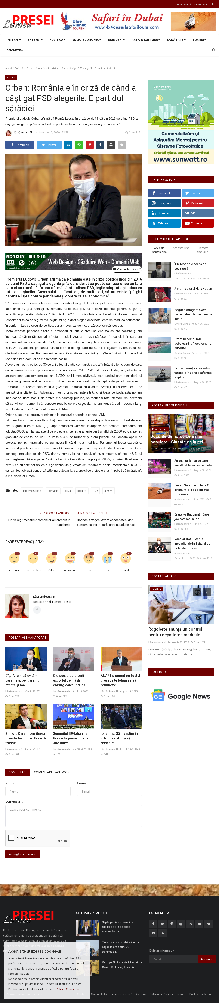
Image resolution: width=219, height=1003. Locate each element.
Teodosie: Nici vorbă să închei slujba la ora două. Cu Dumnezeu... (121, 947)
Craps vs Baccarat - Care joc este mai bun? (191, 517)
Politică (19, 68)
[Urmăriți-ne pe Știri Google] (181, 695)
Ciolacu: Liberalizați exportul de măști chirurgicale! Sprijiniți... (71, 680)
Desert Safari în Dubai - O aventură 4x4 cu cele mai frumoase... (191, 490)
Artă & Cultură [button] (145, 40)
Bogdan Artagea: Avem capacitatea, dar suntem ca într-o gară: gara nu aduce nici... (106, 522)
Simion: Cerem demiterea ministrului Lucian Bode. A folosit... (25, 738)
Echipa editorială (121, 994)
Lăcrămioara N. (23, 132)
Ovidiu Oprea (182, 323)
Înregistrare (200, 4)
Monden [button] (115, 40)
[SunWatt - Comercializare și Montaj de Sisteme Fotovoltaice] (181, 122)
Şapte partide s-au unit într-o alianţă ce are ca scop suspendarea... (120, 926)
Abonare (207, 959)
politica (81, 491)
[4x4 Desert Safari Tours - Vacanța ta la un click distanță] (138, 21)
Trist (107, 570)
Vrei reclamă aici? (128, 269)
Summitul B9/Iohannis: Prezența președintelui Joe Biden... (70, 738)
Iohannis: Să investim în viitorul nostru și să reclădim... (119, 738)
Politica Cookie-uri (201, 994)
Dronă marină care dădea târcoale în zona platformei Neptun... (193, 373)
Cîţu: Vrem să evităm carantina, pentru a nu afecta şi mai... (22, 680)
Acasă (8, 68)
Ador (51, 570)
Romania (53, 491)
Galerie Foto (99, 994)
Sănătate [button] (175, 40)
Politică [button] (56, 40)
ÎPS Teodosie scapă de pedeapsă (190, 266)
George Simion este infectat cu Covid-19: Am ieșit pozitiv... (122, 965)
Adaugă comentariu (22, 854)
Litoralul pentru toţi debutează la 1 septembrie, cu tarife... (193, 343)
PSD (95, 491)
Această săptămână (159, 250)
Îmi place (14, 570)
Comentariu (14, 801)
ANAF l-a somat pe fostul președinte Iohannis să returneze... (120, 680)
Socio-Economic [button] (85, 40)
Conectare (181, 4)
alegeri (108, 491)
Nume (9, 783)
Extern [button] (34, 40)
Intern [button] (13, 40)
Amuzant (70, 570)
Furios (89, 570)
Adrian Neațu (158, 448)
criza (68, 491)
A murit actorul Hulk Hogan (193, 288)
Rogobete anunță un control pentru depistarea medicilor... (176, 632)
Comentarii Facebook (52, 772)
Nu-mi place (34, 570)
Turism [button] (198, 40)
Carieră (141, 994)
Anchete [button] (14, 50)
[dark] (213, 4)
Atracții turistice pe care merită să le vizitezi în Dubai (193, 463)
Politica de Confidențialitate (167, 994)
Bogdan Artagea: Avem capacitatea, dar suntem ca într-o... (193, 314)
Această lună (181, 248)
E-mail (82, 783)
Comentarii (18, 772)
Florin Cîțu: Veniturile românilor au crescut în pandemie (39, 522)
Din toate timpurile (203, 250)
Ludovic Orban (32, 491)
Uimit (126, 570)
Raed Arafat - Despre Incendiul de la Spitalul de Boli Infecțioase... (192, 543)
